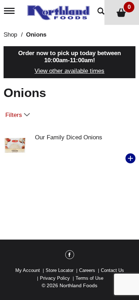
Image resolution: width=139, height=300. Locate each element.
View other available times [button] (69, 71)
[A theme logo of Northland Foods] (60, 10)
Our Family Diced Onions (68, 137)
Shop (10, 34)
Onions (36, 34)
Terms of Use (89, 278)
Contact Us (112, 270)
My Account (27, 270)
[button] (130, 159)
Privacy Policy (55, 278)
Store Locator (59, 270)
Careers (87, 270)
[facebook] (69, 256)
